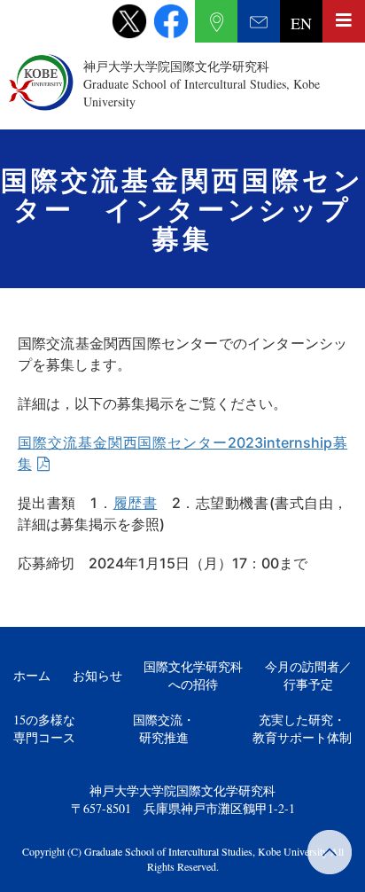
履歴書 (135, 503)
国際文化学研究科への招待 (193, 675)
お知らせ (97, 675)
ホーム (31, 675)
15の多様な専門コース (44, 728)
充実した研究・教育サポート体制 (302, 728)
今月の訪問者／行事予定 (308, 675)
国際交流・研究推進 (164, 728)
